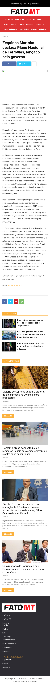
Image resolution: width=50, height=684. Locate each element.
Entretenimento (9, 643)
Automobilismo (8, 639)
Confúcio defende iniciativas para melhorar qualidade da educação (30, 346)
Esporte (5, 623)
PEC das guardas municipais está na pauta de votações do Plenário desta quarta (31, 334)
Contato (26, 3)
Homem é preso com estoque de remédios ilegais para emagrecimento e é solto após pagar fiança (24, 450)
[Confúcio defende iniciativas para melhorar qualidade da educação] (9, 346)
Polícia (5, 625)
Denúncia (35, 3)
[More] (34, 63)
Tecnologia (7, 636)
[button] (46, 11)
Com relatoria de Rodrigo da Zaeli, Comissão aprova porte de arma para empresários (23, 569)
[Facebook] (4, 301)
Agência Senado (15, 285)
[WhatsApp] (21, 301)
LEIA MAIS (8, 416)
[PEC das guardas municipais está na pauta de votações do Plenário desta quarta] (9, 335)
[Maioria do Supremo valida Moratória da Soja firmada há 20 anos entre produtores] (25, 377)
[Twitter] (10, 301)
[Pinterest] (16, 301)
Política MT (7, 615)
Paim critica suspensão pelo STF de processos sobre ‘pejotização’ (30, 323)
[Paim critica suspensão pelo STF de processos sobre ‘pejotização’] (9, 323)
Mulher (5, 629)
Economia (6, 651)
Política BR (6, 619)
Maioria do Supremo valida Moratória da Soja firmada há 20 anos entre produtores (23, 394)
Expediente (16, 3)
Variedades (7, 647)
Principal (5, 611)
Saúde (5, 633)
